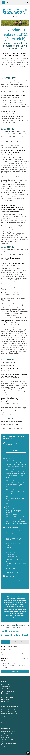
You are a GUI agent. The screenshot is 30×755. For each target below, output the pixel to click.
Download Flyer (17, 582)
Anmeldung (16, 450)
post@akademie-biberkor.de (11, 694)
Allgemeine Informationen (8, 731)
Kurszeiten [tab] (24, 642)
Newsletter (4, 747)
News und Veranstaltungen (8, 743)
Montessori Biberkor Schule (9, 714)
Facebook (6, 701)
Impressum (4, 719)
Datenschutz (4, 721)
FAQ (2, 745)
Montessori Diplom (6, 733)
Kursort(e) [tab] (14, 642)
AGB (2, 723)
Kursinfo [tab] (5, 642)
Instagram (6, 699)
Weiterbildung (5, 737)
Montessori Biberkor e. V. (8, 710)
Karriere (3, 741)
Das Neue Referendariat (8, 739)
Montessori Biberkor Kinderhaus (10, 712)
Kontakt (3, 717)
